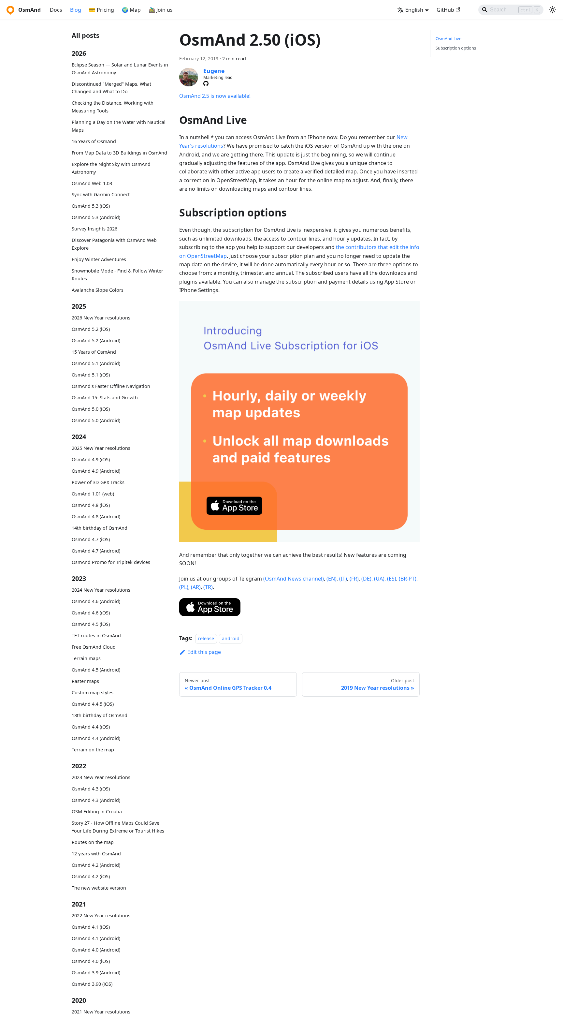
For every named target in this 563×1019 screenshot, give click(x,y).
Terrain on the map (93, 749)
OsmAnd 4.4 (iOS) (91, 727)
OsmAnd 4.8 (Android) (96, 516)
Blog (75, 9)
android (230, 638)
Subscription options (456, 48)
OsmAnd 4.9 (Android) (96, 471)
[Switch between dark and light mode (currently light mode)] (552, 10)
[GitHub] (206, 83)
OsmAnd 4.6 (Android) (96, 601)
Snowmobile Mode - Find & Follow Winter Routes (117, 275)
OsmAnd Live (448, 38)
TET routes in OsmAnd (96, 635)
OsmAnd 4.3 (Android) (96, 800)
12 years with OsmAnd (96, 853)
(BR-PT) (407, 578)
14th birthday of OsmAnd (99, 528)
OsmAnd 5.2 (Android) (96, 340)
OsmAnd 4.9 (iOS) (91, 459)
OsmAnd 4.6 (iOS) (91, 613)
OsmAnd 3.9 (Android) (96, 972)
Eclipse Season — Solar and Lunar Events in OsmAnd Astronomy (120, 69)
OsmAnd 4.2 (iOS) (91, 876)
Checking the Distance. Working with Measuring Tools (112, 107)
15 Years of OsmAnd (94, 352)
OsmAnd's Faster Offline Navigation (111, 386)
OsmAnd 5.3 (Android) (96, 217)
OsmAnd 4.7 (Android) (96, 551)
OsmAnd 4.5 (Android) (96, 670)
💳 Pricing (101, 9)
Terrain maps (86, 658)
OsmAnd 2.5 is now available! (215, 95)
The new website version (99, 887)
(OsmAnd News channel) (293, 578)
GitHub (445, 9)
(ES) (391, 578)
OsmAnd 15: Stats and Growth (105, 397)
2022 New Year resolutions (101, 915)
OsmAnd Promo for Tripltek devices (111, 562)
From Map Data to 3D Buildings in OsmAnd (119, 153)
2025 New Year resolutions (101, 448)
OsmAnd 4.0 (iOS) (91, 961)
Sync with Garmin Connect (101, 194)
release (206, 638)
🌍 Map (131, 9)
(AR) (196, 587)
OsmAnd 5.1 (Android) (96, 363)
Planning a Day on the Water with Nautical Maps (119, 126)
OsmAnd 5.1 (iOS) (91, 375)
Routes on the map (93, 842)
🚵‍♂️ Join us (161, 9)
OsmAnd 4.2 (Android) (96, 865)
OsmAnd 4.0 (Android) (96, 950)
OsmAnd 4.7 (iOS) (91, 539)
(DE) (366, 578)
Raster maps (85, 681)
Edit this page (204, 652)
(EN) (331, 578)
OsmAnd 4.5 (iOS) (91, 624)
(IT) (343, 578)
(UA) (379, 578)
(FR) (354, 578)
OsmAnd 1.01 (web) (93, 494)
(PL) (183, 587)
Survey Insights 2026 (94, 229)
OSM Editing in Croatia (97, 811)
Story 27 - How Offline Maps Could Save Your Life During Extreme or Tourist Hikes (118, 827)
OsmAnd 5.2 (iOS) (91, 329)
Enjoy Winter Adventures (99, 259)
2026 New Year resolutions (101, 318)
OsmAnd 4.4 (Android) (96, 738)
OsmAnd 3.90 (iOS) (92, 984)
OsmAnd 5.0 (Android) (96, 420)
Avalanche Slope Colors (97, 290)
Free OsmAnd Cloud (94, 647)
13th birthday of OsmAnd (99, 715)
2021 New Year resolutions (101, 1012)
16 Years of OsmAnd (94, 141)
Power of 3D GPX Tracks (98, 482)
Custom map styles (92, 692)
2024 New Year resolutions (101, 590)
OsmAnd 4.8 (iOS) (91, 505)
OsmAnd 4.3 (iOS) (91, 789)
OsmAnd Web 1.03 (92, 183)
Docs (56, 9)
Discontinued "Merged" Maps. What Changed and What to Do (111, 88)
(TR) (208, 587)
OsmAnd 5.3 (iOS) (91, 206)
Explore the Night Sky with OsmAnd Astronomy (111, 168)
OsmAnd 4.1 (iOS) (91, 927)
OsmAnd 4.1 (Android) (96, 938)
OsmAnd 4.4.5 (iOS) (93, 704)
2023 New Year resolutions (101, 777)
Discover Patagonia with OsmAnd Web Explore (114, 244)
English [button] (414, 9)
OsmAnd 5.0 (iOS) (91, 409)
